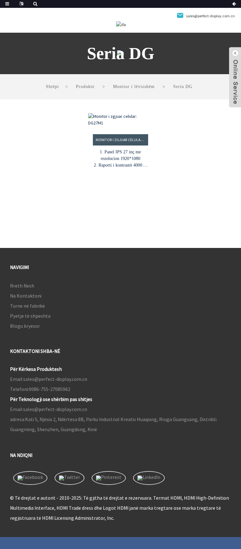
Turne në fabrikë (27, 306)
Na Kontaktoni (25, 296)
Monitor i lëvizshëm (134, 86)
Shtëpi (52, 86)
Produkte (85, 86)
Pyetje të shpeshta (30, 316)
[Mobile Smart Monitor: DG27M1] (120, 119)
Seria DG (182, 86)
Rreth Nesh (22, 286)
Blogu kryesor (25, 326)
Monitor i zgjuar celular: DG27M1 (122, 139)
